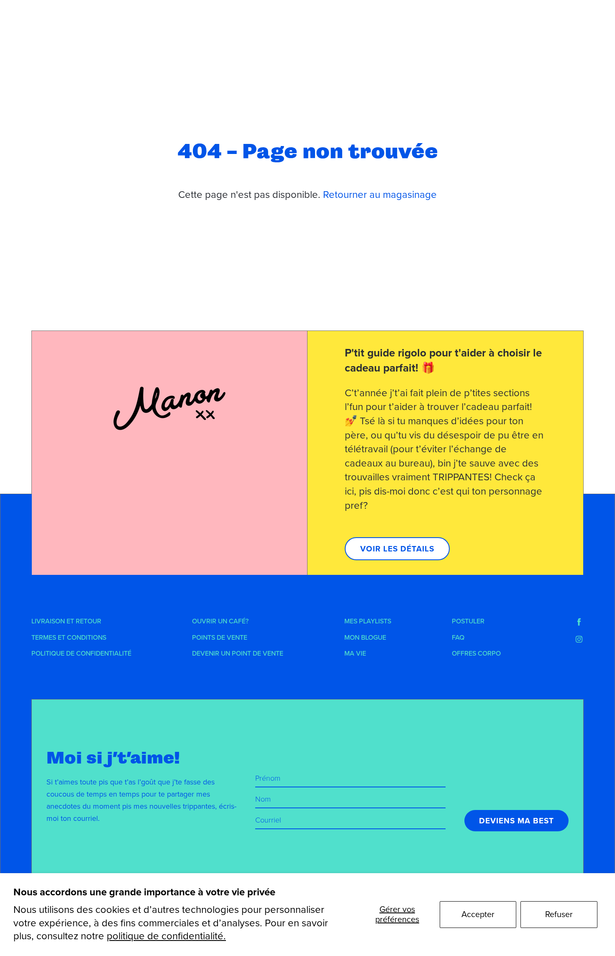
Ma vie (355, 653)
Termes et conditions (68, 637)
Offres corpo (476, 653)
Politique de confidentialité (81, 653)
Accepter (478, 915)
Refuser (559, 915)
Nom (263, 799)
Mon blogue (365, 637)
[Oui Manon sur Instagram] (579, 639)
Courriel (268, 820)
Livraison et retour (66, 621)
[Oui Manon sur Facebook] (579, 622)
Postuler (468, 621)
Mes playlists (367, 621)
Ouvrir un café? (220, 621)
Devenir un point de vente (237, 653)
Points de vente (219, 637)
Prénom (267, 778)
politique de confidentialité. (166, 936)
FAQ (458, 637)
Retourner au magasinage (380, 195)
